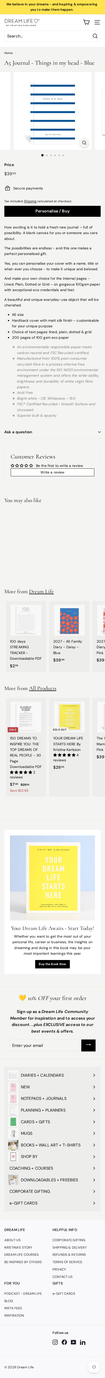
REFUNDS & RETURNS (69, 1254)
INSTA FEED (13, 1308)
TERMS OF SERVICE (67, 1262)
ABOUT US (12, 1240)
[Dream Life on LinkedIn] (82, 1342)
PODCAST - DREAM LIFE (23, 1293)
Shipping (30, 201)
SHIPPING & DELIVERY (69, 1247)
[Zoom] (84, 142)
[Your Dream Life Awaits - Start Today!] (52, 878)
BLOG (8, 1301)
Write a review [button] (53, 472)
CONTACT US (62, 1277)
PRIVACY (59, 1269)
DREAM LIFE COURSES (21, 1254)
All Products (42, 688)
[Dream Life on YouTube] (73, 1342)
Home (8, 53)
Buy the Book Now (52, 964)
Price (9, 164)
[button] (21, 772)
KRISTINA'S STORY (18, 1247)
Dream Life (41, 591)
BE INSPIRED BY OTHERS (23, 1262)
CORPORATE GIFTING (68, 1240)
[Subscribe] (88, 1045)
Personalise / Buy (52, 211)
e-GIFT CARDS (63, 1293)
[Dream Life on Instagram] (55, 1342)
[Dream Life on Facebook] (64, 1342)
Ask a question (18, 432)
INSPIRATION (14, 1315)
